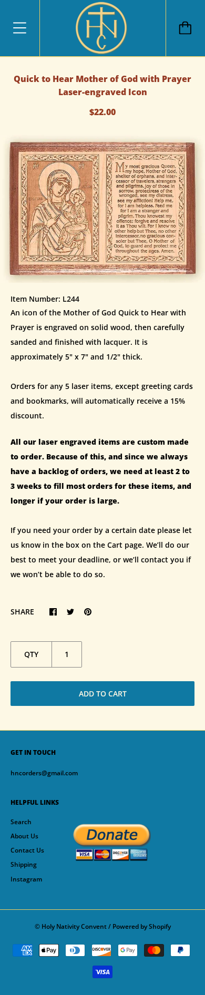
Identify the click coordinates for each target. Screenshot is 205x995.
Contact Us (27, 850)
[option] (102, 209)
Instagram (26, 879)
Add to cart (103, 694)
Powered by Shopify (141, 926)
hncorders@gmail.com (44, 772)
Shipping (24, 864)
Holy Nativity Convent (74, 926)
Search (21, 821)
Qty (31, 654)
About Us (24, 836)
